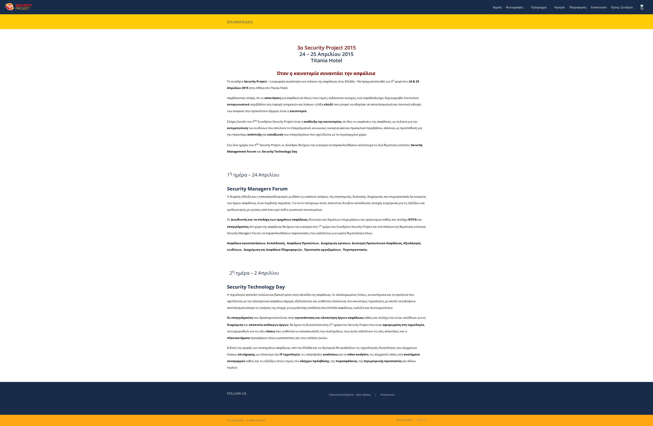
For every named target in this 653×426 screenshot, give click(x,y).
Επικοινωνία (388, 394)
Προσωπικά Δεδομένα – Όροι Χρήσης (350, 394)
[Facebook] (228, 404)
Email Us (421, 420)
